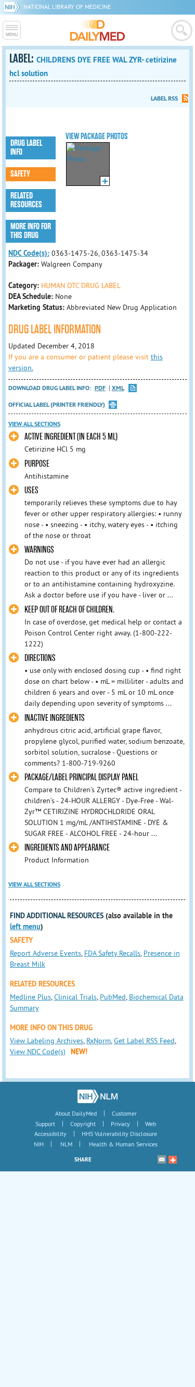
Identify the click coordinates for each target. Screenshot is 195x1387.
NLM (66, 1144)
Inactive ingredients (54, 718)
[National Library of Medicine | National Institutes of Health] (97, 1096)
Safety (20, 174)
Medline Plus (30, 997)
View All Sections (34, 424)
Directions (40, 658)
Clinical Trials (75, 997)
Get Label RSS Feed (144, 1040)
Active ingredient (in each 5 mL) (71, 436)
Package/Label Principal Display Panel (81, 777)
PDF (100, 388)
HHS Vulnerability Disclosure (119, 1134)
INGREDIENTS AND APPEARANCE (67, 847)
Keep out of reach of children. (69, 609)
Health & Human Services (123, 1144)
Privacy (120, 1124)
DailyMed (97, 30)
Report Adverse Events (45, 953)
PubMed (113, 997)
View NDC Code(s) (38, 1051)
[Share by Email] (162, 1159)
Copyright (83, 1124)
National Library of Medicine (67, 6)
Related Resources (26, 200)
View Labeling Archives (46, 1040)
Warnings (39, 549)
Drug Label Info (26, 147)
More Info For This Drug (30, 231)
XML (118, 388)
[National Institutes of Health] (13, 6)
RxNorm (98, 1040)
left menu (25, 926)
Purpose (36, 463)
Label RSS (164, 98)
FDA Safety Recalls (112, 953)
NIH (39, 1144)
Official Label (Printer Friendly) (56, 405)
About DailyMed (76, 1113)
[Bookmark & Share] (172, 1159)
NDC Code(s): (28, 253)
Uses (31, 490)
